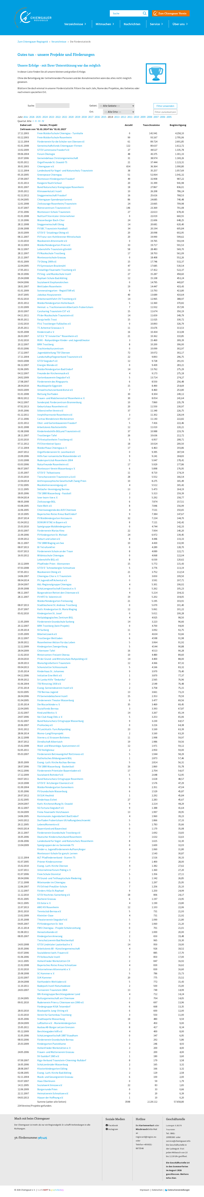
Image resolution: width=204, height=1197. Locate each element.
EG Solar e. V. (44, 903)
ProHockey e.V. (45, 725)
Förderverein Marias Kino (50, 530)
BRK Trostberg (45, 344)
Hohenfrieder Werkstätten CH (53, 961)
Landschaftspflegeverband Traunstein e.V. (59, 356)
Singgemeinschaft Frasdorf (52, 195)
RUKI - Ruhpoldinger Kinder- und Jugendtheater (63, 340)
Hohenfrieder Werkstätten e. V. (54, 1047)
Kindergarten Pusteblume (51, 1043)
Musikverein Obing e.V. (49, 572)
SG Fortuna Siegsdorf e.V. (50, 807)
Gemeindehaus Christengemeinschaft (57, 158)
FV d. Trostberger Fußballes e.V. (54, 323)
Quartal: (22, 121)
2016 (97, 116)
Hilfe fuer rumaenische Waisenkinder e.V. (59, 456)
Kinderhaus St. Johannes (50, 671)
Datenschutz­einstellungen (178, 1190)
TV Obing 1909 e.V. (47, 261)
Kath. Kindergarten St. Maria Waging (57, 609)
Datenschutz (157, 1190)
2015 (103, 116)
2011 (129, 116)
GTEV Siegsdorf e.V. (47, 360)
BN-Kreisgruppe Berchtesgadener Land (58, 994)
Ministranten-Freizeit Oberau (53, 654)
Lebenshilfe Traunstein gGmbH (54, 249)
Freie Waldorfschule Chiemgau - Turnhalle (60, 133)
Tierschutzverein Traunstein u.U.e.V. (56, 476)
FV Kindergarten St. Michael (52, 534)
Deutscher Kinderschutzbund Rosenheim (59, 836)
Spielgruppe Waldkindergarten (54, 526)
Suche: (31, 105)
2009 (143, 116)
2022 (58, 116)
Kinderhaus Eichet (47, 799)
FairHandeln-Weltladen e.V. (51, 981)
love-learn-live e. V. (47, 497)
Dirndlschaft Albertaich (49, 741)
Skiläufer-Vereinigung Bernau (53, 489)
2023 (51, 116)
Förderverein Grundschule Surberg (55, 621)
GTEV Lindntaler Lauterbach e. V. (54, 944)
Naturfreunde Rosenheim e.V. (53, 464)
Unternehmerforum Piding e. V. (54, 869)
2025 (38, 116)
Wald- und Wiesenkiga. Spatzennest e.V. (58, 745)
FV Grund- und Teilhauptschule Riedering (59, 878)
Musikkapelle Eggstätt (49, 385)
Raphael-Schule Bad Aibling (52, 278)
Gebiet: (93, 105)
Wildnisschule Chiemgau (50, 555)
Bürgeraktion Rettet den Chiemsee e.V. (58, 592)
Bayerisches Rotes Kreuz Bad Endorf (57, 514)
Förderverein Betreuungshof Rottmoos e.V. (60, 754)
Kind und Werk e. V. (47, 712)
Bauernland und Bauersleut (52, 828)
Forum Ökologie (46, 154)
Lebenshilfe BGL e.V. (48, 559)
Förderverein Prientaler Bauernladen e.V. (59, 770)
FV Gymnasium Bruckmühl (51, 265)
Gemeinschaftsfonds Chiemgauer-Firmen (59, 145)
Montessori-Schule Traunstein (53, 211)
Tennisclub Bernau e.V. (49, 911)
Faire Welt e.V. (44, 505)
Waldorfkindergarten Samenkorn (55, 787)
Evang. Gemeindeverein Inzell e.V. (55, 687)
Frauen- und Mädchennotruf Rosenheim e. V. (61, 398)
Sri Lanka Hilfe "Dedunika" (51, 679)
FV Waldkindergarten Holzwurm (54, 518)
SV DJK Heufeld (45, 795)
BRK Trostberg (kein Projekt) (53, 625)
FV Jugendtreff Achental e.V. (52, 580)
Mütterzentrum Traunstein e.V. (54, 207)
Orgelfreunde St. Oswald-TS (52, 162)
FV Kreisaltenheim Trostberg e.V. (55, 439)
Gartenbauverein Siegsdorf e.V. (53, 377)
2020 (71, 116)
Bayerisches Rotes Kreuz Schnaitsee (56, 965)
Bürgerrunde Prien (47, 1089)
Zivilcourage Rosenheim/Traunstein (56, 203)
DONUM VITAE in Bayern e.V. (52, 522)
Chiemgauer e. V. (28, 1190)
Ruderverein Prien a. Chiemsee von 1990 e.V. (60, 1002)
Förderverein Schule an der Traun (55, 551)
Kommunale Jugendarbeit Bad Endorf (58, 816)
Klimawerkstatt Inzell (49, 191)
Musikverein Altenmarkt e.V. (52, 240)
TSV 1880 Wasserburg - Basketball (55, 766)
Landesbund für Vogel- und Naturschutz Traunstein (65, 170)
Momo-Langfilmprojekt (50, 733)
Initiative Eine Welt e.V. (49, 675)
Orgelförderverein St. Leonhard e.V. (56, 451)
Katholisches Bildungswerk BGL (54, 758)
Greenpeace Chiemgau (49, 174)
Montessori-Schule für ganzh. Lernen (57, 853)
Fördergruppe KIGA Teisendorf (53, 1006)
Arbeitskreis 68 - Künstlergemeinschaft (58, 948)
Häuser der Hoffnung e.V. (50, 1097)
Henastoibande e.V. (47, 932)
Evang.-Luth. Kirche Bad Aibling (54, 1072)
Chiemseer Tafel (46, 650)
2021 (64, 116)
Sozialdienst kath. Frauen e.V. (53, 952)
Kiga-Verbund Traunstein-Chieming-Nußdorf (61, 1060)
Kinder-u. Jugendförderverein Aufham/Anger (61, 849)
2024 (44, 116)
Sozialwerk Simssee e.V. (49, 1085)
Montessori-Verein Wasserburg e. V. (56, 468)
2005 (169, 116)
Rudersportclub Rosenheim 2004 (55, 460)
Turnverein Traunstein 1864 (52, 990)
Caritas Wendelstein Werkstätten (55, 418)
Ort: (91, 111)
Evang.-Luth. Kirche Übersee (52, 865)
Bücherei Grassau (46, 898)
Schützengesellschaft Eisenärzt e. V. (56, 588)
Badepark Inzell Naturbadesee (53, 985)
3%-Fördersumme (25, 1137)
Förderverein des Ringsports (52, 381)
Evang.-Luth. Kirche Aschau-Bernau (56, 762)
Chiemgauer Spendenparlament (54, 199)
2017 (90, 116)
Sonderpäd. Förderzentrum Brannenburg (59, 402)
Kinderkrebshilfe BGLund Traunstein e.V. (59, 431)
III (39, 121)
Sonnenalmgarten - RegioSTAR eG (56, 290)
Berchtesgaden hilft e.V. (49, 1031)
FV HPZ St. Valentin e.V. (49, 596)
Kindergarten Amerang (49, 936)
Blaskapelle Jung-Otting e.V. (52, 1010)
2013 (116, 116)
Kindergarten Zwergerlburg (52, 646)
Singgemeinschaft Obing (50, 224)
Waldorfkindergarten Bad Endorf (55, 369)
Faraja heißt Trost (47, 319)
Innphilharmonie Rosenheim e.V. (55, 414)
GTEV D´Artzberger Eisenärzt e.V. (55, 783)
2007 (156, 116)
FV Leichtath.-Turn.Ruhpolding (54, 729)
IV (43, 121)
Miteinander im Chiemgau (51, 882)
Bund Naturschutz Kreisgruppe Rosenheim (60, 187)
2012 (123, 116)
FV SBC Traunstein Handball (52, 228)
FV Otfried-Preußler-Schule (52, 886)
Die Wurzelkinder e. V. (48, 704)
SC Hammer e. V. (46, 973)
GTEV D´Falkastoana (48, 472)
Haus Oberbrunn (46, 1081)
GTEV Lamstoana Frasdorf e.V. (53, 149)
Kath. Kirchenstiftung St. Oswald (55, 803)
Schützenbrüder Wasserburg (52, 1064)
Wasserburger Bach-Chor (51, 220)
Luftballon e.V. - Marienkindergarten (56, 1023)
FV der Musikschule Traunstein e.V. (55, 315)
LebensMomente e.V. (48, 824)
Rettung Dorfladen (47, 394)
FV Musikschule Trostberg (51, 253)
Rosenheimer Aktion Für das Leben (56, 642)
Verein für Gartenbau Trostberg (54, 1014)
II (36, 121)
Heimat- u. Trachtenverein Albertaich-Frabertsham (65, 307)
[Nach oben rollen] (197, 1190)
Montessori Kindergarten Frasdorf (56, 178)
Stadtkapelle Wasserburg (51, 1018)
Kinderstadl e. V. (45, 331)
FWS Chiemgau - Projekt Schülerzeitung (59, 927)
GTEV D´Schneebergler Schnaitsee (56, 567)
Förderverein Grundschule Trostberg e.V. (58, 832)
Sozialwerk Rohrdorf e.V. (50, 774)
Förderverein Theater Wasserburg (55, 700)
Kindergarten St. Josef (49, 613)
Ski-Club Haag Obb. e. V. (49, 716)
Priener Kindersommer (49, 861)
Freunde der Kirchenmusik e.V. (53, 373)
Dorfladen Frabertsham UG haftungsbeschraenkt (64, 820)
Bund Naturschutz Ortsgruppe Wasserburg (60, 720)
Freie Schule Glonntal (49, 874)
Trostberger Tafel (47, 435)
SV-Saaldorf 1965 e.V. (48, 1056)
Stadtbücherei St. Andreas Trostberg (57, 605)
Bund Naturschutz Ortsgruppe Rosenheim (60, 778)
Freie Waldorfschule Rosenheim (54, 137)
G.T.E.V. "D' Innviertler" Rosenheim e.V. (57, 336)
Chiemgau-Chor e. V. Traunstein (54, 576)
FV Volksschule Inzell (48, 956)
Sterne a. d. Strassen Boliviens (53, 737)
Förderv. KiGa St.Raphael (50, 890)
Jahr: (20, 116)
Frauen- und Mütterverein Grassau (55, 1052)
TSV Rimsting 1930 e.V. (49, 683)
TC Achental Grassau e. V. (50, 327)
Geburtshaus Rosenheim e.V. (52, 406)
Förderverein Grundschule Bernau (55, 1039)
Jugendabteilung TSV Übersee (53, 352)
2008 (149, 116)
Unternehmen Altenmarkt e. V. (53, 969)
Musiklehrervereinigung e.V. (52, 485)
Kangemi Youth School (49, 182)
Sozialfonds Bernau (47, 708)
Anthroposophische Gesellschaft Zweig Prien (61, 480)
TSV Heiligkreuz (45, 749)
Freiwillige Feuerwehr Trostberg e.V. (56, 269)
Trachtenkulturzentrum (50, 348)
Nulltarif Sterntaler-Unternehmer (56, 216)
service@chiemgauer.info (178, 1141)
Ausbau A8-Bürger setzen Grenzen (55, 1027)
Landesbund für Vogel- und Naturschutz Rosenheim (65, 841)
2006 (162, 116)
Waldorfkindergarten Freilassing (55, 600)
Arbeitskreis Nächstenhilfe (52, 427)
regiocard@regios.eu (146, 1136)
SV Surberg (43, 629)
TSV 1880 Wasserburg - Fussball (54, 493)
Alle (26, 116)
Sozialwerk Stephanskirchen (52, 282)
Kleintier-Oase (45, 915)
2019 (77, 116)
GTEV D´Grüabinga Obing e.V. (53, 232)
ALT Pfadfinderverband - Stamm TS (56, 857)
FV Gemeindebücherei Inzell (52, 696)
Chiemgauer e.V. (45, 166)
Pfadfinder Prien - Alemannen (53, 563)
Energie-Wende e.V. (47, 365)
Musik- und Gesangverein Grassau (55, 1076)
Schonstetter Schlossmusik (52, 667)
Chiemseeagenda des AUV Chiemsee (56, 509)
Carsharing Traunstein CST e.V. (53, 311)
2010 (136, 116)
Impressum (144, 1190)
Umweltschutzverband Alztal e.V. (55, 389)
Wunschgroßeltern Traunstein (53, 663)
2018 (84, 116)
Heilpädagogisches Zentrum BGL (55, 617)
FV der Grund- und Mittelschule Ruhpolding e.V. (62, 658)
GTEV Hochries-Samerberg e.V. (53, 894)
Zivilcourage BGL (46, 501)
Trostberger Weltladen (49, 638)
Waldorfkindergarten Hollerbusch (55, 303)
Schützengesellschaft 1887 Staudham (57, 1035)
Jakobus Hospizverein (49, 294)
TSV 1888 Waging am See (50, 543)
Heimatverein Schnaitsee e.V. (52, 1093)
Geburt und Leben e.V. (48, 538)
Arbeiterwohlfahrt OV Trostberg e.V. (56, 298)
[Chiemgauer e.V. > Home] (32, 17)
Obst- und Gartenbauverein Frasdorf (57, 423)
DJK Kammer (44, 977)
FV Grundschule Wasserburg (52, 791)
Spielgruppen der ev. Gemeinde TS (55, 845)
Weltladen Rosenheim (49, 286)
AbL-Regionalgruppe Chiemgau (54, 584)
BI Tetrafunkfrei (46, 547)
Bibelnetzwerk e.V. (47, 634)
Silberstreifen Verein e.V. (50, 410)
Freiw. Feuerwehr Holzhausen (53, 812)
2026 (31, 116)
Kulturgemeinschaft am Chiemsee (55, 998)
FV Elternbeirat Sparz (49, 443)
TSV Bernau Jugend (47, 692)
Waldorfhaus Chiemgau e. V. (52, 447)
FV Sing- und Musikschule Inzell (54, 274)
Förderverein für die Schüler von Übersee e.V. (61, 141)
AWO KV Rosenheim (48, 907)
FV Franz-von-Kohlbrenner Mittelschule (59, 236)
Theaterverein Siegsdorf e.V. (52, 919)
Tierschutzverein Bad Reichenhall (55, 940)
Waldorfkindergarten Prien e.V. (53, 245)
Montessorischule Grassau (51, 257)
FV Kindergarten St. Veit (50, 923)
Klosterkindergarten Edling (52, 1068)
